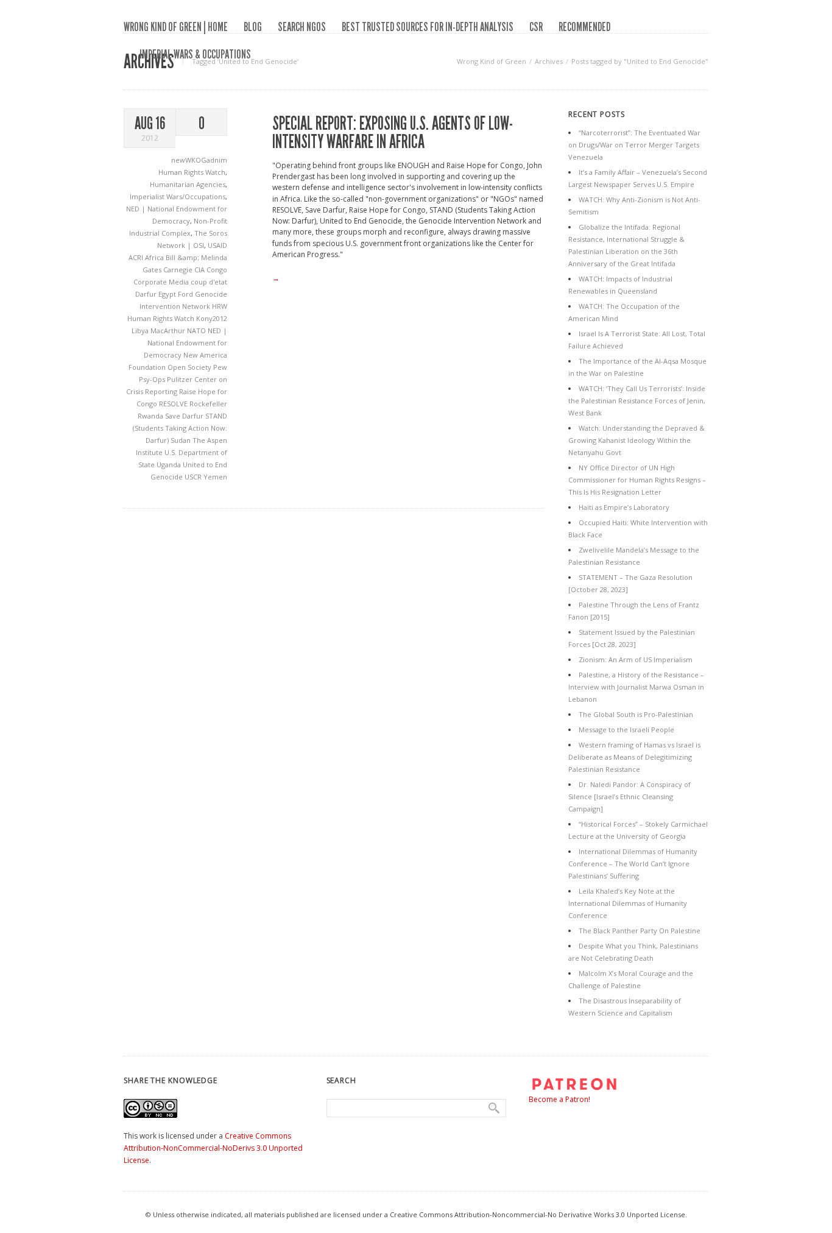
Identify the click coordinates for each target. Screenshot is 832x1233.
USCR (194, 476)
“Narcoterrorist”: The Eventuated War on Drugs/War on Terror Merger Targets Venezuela (634, 144)
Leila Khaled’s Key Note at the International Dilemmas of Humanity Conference (627, 903)
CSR (536, 26)
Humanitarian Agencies (187, 184)
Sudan (181, 440)
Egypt (168, 294)
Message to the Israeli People (626, 729)
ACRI (137, 257)
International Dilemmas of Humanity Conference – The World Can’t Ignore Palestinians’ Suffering (632, 863)
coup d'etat (209, 281)
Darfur (146, 294)
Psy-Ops (153, 379)
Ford (186, 294)
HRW (219, 306)
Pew (220, 367)
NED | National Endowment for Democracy (185, 342)
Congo (216, 269)
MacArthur (168, 330)
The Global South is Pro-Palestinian (636, 714)
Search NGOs (302, 26)
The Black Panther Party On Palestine (639, 930)
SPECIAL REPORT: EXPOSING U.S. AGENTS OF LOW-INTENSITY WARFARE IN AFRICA (392, 133)
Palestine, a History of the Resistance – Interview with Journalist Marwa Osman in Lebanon (636, 687)
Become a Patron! (559, 1099)
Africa (155, 257)
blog (253, 26)
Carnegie (178, 269)
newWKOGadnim (199, 159)
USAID (217, 245)
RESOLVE (174, 403)
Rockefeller (208, 403)
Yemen (215, 476)
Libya (141, 330)
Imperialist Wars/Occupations (177, 196)
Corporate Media (162, 281)
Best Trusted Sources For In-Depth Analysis (427, 26)
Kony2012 (211, 318)
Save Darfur (185, 415)
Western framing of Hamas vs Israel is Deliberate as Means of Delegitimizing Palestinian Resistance (634, 757)
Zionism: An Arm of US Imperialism (636, 659)
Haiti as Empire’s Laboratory (624, 507)
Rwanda (151, 415)
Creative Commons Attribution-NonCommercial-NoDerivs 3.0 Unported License (213, 1148)
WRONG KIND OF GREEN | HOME (176, 26)
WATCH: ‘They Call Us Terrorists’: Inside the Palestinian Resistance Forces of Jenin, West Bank (636, 400)
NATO (197, 330)
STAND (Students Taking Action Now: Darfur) (180, 428)
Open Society (190, 367)
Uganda (170, 464)
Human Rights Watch (191, 172)
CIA (200, 269)
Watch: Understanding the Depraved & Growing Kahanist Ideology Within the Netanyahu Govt (636, 440)
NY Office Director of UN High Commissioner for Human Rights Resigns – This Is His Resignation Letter (637, 479)
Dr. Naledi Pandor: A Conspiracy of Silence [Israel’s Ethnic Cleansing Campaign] (629, 796)
